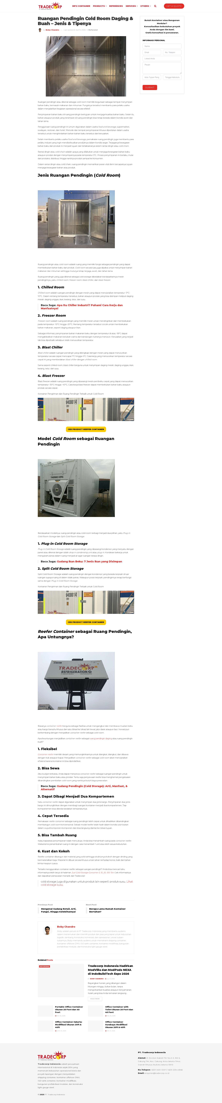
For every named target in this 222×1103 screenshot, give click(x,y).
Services (131, 6)
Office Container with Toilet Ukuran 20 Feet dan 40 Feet (119, 1009)
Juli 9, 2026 (110, 979)
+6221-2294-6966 (175, 1070)
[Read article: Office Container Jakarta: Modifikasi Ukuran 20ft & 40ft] (45, 1026)
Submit (149, 87)
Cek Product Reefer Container (86, 429)
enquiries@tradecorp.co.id (157, 1073)
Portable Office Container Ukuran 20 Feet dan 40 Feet (69, 1009)
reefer (59, 726)
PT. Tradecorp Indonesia (55, 1095)
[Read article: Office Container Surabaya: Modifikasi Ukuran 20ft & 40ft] (95, 1026)
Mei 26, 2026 (60, 1016)
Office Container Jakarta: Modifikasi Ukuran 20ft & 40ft (68, 1025)
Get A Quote (174, 6)
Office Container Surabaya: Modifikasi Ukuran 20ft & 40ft (116, 1025)
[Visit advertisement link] (86, 895)
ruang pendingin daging (101, 738)
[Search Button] (155, 6)
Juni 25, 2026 (61, 1031)
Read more (96, 999)
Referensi (93, 30)
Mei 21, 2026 (110, 1031)
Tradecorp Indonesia (49, 1064)
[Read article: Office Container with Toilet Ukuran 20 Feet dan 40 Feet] (95, 1011)
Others (144, 6)
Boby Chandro (52, 30)
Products (99, 6)
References (116, 6)
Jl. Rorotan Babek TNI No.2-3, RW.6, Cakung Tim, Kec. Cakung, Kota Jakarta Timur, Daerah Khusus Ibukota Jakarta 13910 (159, 1061)
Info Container (81, 6)
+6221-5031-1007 (158, 1070)
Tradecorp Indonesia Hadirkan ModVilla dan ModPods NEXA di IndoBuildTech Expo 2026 (110, 970)
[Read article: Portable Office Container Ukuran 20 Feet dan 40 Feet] (45, 1011)
